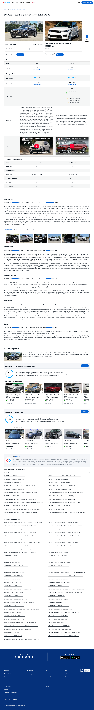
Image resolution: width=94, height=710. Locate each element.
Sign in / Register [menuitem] (87, 2)
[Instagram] (26, 657)
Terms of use (48, 673)
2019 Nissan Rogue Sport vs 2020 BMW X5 (59, 629)
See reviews (37, 79)
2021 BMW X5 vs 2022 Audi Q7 (12, 579)
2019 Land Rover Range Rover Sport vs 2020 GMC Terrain (63, 635)
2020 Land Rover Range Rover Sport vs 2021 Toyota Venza (63, 495)
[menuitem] (13, 2)
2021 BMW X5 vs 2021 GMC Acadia (13, 575)
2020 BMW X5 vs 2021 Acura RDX (57, 602)
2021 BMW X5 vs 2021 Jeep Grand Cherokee (16, 565)
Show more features (81, 190)
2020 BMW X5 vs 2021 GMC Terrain (13, 592)
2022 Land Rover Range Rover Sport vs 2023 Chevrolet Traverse (21, 529)
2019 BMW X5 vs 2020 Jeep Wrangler (58, 479)
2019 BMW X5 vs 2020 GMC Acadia (13, 495)
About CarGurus (8, 673)
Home (6, 9)
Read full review (36, 84)
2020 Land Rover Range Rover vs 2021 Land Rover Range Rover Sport (66, 589)
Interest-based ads (50, 683)
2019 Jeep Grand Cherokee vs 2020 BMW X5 (60, 609)
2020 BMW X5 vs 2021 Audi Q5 (12, 582)
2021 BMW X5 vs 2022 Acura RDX (57, 569)
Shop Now (20, 54)
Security (47, 686)
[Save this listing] (21, 391)
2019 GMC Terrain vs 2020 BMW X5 (57, 619)
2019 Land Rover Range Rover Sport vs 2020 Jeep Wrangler (20, 622)
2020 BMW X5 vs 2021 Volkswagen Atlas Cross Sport (18, 589)
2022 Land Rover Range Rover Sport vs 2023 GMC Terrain (63, 542)
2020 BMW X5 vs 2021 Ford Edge (13, 585)
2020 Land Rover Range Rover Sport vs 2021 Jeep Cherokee (20, 499)
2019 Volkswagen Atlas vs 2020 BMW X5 (59, 625)
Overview (40, 49)
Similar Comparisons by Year (12, 519)
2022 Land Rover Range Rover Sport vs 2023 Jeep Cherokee (64, 529)
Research (12, 9)
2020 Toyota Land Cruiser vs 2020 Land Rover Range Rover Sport (22, 509)
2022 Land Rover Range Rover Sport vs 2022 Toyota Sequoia (20, 535)
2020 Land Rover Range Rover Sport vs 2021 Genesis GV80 (64, 502)
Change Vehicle (10, 54)
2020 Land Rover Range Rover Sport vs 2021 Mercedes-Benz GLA (21, 512)
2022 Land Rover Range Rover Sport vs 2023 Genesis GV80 (64, 539)
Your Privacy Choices (50, 680)
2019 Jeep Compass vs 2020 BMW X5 (14, 619)
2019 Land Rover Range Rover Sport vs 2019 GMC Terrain (63, 612)
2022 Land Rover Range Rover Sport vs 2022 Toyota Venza (20, 532)
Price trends (7, 686)
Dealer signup (30, 673)
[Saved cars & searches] (79, 3)
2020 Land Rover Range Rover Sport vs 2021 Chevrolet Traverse (21, 485)
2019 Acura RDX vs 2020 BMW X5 (57, 622)
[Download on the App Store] (65, 657)
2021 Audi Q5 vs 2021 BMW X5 (12, 562)
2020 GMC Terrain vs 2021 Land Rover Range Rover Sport (19, 602)
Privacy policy (48, 677)
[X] (19, 657)
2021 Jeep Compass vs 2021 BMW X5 (58, 552)
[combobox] (11, 699)
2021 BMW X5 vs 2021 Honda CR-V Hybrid (59, 555)
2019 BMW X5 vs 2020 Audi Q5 (56, 509)
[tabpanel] (47, 238)
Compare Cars (21, 9)
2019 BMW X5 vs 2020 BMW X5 (12, 482)
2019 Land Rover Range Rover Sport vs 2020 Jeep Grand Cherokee (22, 639)
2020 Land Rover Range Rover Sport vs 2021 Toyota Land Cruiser (65, 492)
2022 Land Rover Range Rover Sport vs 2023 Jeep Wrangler (20, 525)
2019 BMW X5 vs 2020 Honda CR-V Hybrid (59, 505)
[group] (12, 238)
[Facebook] (15, 657)
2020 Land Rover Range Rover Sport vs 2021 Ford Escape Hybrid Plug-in (23, 502)
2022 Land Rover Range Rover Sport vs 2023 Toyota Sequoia (64, 532)
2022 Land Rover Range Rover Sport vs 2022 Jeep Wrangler (20, 545)
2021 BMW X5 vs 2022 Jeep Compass (14, 569)
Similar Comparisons (10, 473)
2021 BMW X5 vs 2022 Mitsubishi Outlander (16, 555)
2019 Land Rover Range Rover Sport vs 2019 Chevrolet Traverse (21, 625)
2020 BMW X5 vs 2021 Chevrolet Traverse (59, 582)
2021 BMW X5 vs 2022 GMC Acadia (13, 559)
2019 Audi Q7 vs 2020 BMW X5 (12, 612)
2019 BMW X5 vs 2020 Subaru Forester (14, 475)
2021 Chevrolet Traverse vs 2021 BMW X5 (59, 559)
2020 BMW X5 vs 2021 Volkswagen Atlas (58, 605)
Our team (6, 677)
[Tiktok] (33, 657)
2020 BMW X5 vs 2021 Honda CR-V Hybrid (15, 599)
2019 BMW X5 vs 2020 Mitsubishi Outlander (16, 505)
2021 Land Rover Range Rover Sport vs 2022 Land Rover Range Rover (66, 572)
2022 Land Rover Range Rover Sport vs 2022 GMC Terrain (63, 522)
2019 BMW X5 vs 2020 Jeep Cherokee (14, 489)
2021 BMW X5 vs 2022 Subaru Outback (58, 565)
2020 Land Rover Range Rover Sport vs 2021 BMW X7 (62, 499)
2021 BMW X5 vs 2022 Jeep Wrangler (14, 572)
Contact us (68, 677)
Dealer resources (31, 677)
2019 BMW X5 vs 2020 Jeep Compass (14, 479)
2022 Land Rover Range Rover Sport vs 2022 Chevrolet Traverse (65, 525)
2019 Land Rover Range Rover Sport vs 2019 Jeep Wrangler (20, 629)
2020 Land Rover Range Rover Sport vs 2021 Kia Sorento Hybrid (65, 485)
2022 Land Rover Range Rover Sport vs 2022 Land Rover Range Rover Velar (68, 545)
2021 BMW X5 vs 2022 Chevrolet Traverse (59, 562)
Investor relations (9, 683)
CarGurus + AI (19, 456)
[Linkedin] (29, 657)
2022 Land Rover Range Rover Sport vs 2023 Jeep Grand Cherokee (22, 542)
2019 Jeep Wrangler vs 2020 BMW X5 (58, 615)
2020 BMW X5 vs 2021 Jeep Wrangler (58, 579)
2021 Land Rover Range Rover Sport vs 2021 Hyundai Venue (20, 552)
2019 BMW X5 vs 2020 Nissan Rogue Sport (59, 489)
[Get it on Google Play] (75, 657)
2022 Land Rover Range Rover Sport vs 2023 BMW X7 (18, 539)
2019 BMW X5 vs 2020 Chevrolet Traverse (59, 482)
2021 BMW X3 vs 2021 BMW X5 (56, 549)
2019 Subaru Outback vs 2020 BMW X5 (14, 615)
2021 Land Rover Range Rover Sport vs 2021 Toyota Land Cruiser (65, 575)
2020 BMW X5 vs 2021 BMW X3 (56, 595)
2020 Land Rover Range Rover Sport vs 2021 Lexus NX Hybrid (20, 492)
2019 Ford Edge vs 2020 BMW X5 (13, 635)
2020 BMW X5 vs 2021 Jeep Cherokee (14, 605)
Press (5, 680)
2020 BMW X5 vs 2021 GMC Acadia (13, 595)
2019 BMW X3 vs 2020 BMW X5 (12, 632)
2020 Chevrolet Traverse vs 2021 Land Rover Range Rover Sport (65, 592)
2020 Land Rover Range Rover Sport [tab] (24, 229)
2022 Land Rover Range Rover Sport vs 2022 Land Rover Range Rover (23, 522)
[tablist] (47, 229)
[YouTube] (22, 657)
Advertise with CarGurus (10, 692)
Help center (68, 673)
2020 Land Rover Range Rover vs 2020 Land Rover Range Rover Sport (67, 512)
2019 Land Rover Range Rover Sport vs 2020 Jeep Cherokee (64, 632)
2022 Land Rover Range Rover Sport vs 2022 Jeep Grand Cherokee (22, 549)
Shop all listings (36, 69)
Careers (6, 689)
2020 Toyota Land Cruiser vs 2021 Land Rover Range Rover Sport (21, 609)
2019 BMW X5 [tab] (8, 229)
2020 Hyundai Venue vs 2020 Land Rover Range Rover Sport (64, 475)
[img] (13, 400)
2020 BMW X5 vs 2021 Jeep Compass (58, 599)
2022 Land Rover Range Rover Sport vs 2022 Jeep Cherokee (64, 535)
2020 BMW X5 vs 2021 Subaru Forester (58, 585)
